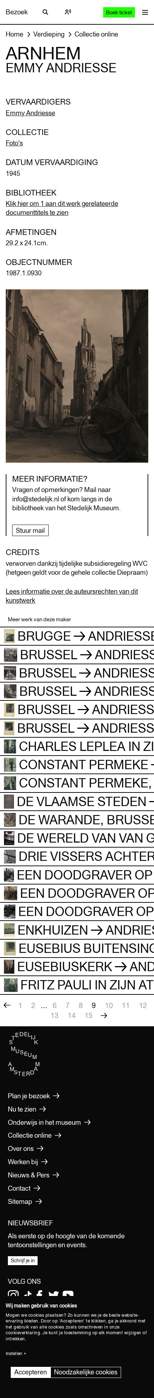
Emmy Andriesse (30, 113)
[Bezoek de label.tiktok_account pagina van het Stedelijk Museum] (27, 1295)
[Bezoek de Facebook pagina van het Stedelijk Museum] (39, 1295)
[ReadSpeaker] (68, 12)
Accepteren (30, 1372)
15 (88, 1015)
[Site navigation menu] (143, 12)
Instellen (14, 1353)
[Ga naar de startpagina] (24, 1074)
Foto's (14, 143)
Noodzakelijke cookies (85, 1372)
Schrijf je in (23, 1260)
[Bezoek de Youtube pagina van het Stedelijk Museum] (68, 1295)
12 (143, 1005)
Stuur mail (30, 530)
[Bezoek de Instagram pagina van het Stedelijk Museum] (13, 1295)
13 (54, 1015)
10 (109, 1005)
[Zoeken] (45, 12)
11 (126, 1005)
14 (72, 1015)
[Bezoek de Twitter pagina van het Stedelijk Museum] (53, 1295)
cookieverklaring (23, 1332)
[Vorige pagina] (7, 1006)
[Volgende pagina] (104, 1016)
